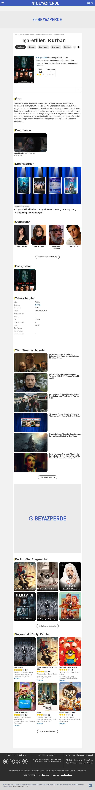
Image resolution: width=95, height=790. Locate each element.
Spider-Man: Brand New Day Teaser (25, 589)
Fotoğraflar (23, 266)
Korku (65, 58)
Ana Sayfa (18, 34)
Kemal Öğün (69, 60)
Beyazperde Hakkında (16, 770)
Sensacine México (86, 763)
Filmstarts (78, 760)
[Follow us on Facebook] (13, 761)
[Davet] (47, 696)
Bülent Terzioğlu (50, 60)
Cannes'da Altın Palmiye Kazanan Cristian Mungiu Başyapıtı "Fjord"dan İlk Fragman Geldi (64, 396)
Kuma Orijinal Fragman (70, 589)
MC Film (38, 305)
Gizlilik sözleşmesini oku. (20, 786)
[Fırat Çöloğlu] (73, 235)
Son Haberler (24, 163)
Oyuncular (22, 221)
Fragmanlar (23, 130)
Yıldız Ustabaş (49, 63)
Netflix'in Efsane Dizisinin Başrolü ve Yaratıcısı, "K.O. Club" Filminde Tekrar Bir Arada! (64, 376)
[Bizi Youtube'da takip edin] (6, 761)
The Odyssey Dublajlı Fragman (47, 619)
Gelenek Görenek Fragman (70, 619)
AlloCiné (69, 760)
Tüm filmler (37, 34)
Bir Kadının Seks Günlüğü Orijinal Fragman (47, 589)
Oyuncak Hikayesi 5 (21, 712)
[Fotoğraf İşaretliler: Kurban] (25, 280)
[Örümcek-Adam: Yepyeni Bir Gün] (47, 651)
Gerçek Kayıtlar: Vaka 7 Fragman (25, 619)
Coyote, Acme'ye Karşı (67, 712)
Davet (39, 712)
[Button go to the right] (78, 47)
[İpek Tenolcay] (38, 235)
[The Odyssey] (25, 651)
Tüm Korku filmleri (47, 34)
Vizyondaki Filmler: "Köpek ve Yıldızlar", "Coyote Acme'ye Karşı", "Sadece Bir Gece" (64, 415)
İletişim (27, 770)
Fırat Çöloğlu (73, 246)
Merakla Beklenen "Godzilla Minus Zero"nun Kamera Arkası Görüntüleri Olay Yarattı (65, 435)
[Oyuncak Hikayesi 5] (25, 696)
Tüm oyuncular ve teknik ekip (47, 257)
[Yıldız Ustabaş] (21, 235)
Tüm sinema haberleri (47, 477)
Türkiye (37, 302)
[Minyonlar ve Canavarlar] (70, 651)
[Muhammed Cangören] (56, 235)
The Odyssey (18, 667)
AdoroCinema (71, 763)
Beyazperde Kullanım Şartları (41, 770)
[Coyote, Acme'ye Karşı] (70, 696)
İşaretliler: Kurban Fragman (24, 153)
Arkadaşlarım (51, 69)
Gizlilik (73, 770)
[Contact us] (25, 761)
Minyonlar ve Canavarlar (68, 667)
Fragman (17, 678)
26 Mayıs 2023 (41, 58)
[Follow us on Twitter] (19, 761)
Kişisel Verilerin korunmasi (60, 770)
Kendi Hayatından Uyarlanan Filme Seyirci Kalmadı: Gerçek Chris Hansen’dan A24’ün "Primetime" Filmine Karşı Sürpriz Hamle (64, 456)
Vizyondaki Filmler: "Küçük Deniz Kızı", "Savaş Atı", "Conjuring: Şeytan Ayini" (45, 211)
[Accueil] (45, 3)
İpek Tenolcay (61, 63)
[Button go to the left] (74, 47)
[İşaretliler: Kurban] (24, 69)
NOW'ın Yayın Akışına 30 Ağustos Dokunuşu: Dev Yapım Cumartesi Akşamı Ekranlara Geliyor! (64, 356)
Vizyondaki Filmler (27, 34)
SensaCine (88, 760)
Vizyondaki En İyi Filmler (47, 731)
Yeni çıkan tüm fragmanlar (47, 626)
